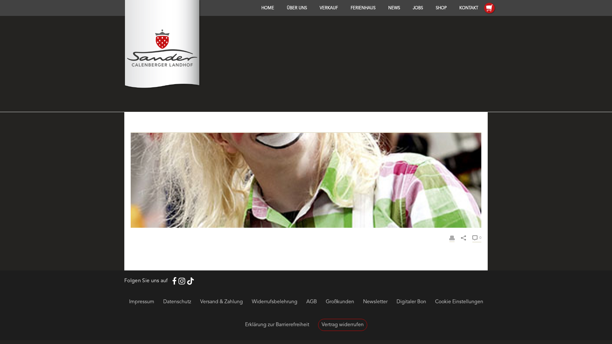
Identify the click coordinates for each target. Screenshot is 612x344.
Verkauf (329, 8)
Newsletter (375, 302)
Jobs (418, 8)
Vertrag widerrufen (343, 324)
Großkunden (340, 302)
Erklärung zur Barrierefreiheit (277, 324)
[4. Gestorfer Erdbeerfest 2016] (306, 128)
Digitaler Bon (411, 302)
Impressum (141, 302)
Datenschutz (177, 302)
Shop (441, 8)
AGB (311, 302)
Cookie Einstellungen (459, 302)
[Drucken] (452, 237)
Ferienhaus (363, 8)
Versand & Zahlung (221, 302)
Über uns (297, 8)
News (394, 8)
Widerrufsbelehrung (274, 302)
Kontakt (468, 8)
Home (267, 8)
